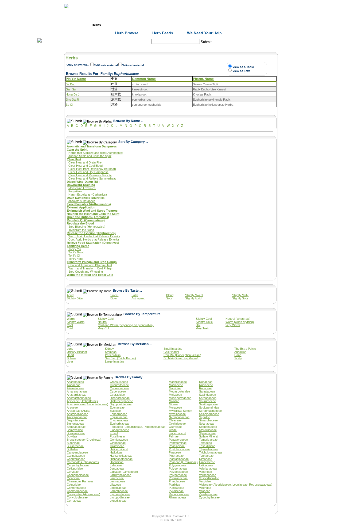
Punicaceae (176, 487)
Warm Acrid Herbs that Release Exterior (94, 236)
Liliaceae (115, 484)
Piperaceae (176, 455)
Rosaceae (205, 381)
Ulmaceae (205, 458)
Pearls (239, 25)
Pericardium (113, 355)
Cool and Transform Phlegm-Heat (90, 265)
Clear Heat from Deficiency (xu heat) (92, 168)
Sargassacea (207, 397)
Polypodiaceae (178, 471)
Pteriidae (174, 484)
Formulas (125, 25)
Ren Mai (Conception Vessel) (182, 355)
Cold (70, 328)
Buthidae (72, 449)
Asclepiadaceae (77, 417)
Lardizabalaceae (120, 475)
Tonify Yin (74, 249)
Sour (169, 298)
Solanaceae (206, 423)
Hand (237, 355)
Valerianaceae (208, 468)
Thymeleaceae (208, 449)
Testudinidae (207, 446)
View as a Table (243, 66)
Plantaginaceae (179, 458)
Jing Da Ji (72, 99)
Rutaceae (205, 388)
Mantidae (175, 388)
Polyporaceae (178, 475)
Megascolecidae (179, 391)
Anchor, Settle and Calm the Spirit (89, 156)
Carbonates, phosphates (83, 462)
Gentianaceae (119, 439)
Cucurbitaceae (119, 385)
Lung (70, 348)
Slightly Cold (106, 318)
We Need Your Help (204, 33)
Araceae (72, 407)
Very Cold (104, 328)
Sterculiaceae (208, 430)
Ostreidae (175, 426)
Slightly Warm (75, 321)
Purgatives (75, 191)
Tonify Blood (76, 252)
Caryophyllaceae (78, 465)
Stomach (110, 351)
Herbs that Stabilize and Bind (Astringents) (95, 152)
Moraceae (175, 407)
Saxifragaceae (208, 404)
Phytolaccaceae (179, 449)
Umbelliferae (207, 462)
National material (133, 65)
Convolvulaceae (77, 497)
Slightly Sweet (194, 295)
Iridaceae (116, 465)
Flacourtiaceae (119, 430)
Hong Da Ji (73, 94)
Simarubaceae (208, 420)
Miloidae (174, 401)
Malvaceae (176, 385)
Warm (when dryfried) (240, 321)
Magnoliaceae (178, 381)
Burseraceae (75, 446)
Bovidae (72, 436)
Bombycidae (75, 430)
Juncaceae (117, 468)
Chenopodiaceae (78, 475)
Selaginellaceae (209, 414)
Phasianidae (177, 446)
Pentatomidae (177, 442)
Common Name (144, 79)
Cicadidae (73, 478)
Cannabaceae (76, 455)
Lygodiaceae (118, 500)
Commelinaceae (77, 491)
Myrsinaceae (177, 414)
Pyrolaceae (176, 491)
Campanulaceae (77, 452)
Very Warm (233, 325)
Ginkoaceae (118, 442)
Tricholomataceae (210, 452)
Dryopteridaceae (120, 404)
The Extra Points (245, 348)
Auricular (240, 351)
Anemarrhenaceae (79, 397)
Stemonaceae (208, 426)
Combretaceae (76, 487)
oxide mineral (177, 433)
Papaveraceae (178, 439)
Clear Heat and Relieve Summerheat (92, 178)
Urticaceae (206, 465)
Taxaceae (205, 442)
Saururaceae (207, 401)
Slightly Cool (204, 318)
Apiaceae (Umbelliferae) (82, 401)
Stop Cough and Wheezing (85, 271)
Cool (70, 325)
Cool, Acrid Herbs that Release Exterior (93, 239)
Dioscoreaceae (120, 397)
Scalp (238, 358)
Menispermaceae (180, 397)
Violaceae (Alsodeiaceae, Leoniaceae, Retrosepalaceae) (235, 484)
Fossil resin (117, 436)
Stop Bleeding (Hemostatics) (86, 226)
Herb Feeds (162, 33)
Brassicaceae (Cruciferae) (84, 439)
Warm (71, 318)
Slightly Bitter (75, 298)
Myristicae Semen (180, 410)
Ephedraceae (118, 414)
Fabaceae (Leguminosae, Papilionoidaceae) (138, 426)
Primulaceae (177, 481)
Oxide (173, 430)
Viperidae (205, 487)
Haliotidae (116, 452)
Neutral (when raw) (238, 318)
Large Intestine (114, 361)
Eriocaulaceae (119, 420)
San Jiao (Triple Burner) (120, 358)
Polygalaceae (177, 465)
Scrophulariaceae (210, 410)
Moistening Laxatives (82, 188)
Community (211, 25)
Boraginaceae (76, 433)
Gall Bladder (171, 351)
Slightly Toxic (204, 321)
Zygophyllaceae (209, 497)
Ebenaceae (117, 407)
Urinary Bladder (77, 351)
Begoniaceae (75, 420)
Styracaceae (207, 433)
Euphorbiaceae (119, 423)
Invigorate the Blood (81, 229)
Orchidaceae (177, 423)
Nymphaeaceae (179, 417)
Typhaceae (206, 455)
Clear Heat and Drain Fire (85, 162)
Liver (70, 361)
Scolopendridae (209, 407)
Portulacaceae (178, 478)
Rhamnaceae (177, 497)
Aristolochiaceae (77, 414)
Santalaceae (207, 391)
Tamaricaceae (208, 439)
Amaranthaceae (77, 391)
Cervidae (73, 471)
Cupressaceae (119, 388)
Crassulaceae (119, 381)
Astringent (138, 298)
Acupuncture (154, 25)
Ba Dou (70, 84)
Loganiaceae (118, 487)
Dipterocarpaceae (121, 401)
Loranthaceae (119, 491)
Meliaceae (175, 394)
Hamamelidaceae (121, 455)
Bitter (113, 298)
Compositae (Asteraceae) (83, 494)
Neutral (102, 321)
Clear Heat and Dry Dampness (88, 172)
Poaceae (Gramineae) (183, 462)
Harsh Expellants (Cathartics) (87, 194)
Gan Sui (71, 89)
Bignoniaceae (75, 423)
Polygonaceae (178, 468)
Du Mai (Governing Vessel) (181, 358)
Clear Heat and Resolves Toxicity (90, 175)
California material (106, 65)
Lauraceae (117, 478)
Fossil (114, 433)
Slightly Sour (240, 298)
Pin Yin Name (76, 79)
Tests (182, 25)
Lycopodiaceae (120, 497)
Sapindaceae (207, 394)
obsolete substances (81, 201)
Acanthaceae (75, 381)
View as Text (241, 71)
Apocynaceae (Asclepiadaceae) (87, 404)
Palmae (173, 436)
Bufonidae (73, 442)
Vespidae (205, 481)
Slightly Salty (240, 295)
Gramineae (117, 446)
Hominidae (116, 462)
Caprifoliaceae (76, 458)
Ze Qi (69, 104)
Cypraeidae (117, 394)
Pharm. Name (203, 79)
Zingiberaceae (208, 494)
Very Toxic (202, 328)
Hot (198, 325)
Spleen (71, 358)
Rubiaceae (206, 385)
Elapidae (115, 410)
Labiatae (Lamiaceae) (124, 471)
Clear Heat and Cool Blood (85, 165)
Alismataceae (75, 388)
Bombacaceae (76, 426)
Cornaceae (74, 500)
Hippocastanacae (121, 458)
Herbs (96, 25)
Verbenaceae (207, 475)
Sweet (114, 295)
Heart (70, 355)
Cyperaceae (118, 391)
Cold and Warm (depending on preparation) (126, 325)
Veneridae (205, 471)
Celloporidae (75, 468)
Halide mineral (119, 449)
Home (67, 25)
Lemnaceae (117, 481)
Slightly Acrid (193, 298)
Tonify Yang (75, 258)
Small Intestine (173, 348)
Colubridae (74, 484)
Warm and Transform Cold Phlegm (90, 268)
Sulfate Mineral (208, 436)
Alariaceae (73, 385)
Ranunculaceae (179, 494)
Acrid (70, 295)
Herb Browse (126, 33)
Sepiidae (204, 417)
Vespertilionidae (209, 478)
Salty (134, 295)
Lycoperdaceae (120, 494)
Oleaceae (175, 420)
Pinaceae (175, 452)
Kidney (109, 348)
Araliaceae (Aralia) (79, 410)
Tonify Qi (74, 255)
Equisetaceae (118, 417)
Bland (169, 295)
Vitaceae (204, 491)
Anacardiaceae (76, 394)
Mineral (173, 404)
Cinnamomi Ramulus (80, 481)
